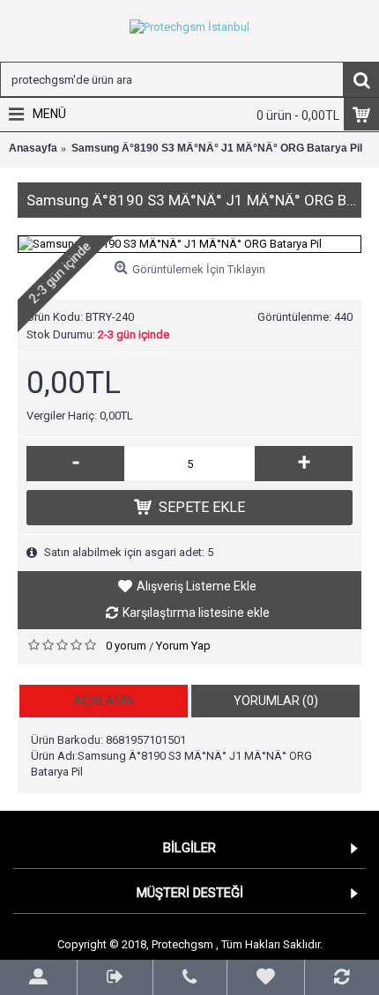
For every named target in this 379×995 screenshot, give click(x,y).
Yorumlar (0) (276, 701)
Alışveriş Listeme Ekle (196, 586)
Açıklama (103, 701)
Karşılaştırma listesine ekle (196, 612)
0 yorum (126, 645)
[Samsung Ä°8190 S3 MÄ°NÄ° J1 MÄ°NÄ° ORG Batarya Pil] (189, 244)
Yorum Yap (183, 645)
